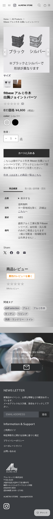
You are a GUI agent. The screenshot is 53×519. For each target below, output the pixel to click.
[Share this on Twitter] (6, 252)
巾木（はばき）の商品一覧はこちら (22, 175)
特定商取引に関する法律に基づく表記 (21, 435)
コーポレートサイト (13, 446)
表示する (25, 198)
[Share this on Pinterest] (18, 252)
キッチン (9, 314)
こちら (21, 211)
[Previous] (9, 52)
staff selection (12, 308)
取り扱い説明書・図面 (35, 188)
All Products (17, 19)
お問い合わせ (10, 451)
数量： (7, 132)
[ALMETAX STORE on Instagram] (14, 5)
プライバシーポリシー (14, 440)
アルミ (26, 308)
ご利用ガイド (10, 430)
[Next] (44, 52)
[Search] (39, 5)
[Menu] (4, 5)
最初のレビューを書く (20, 276)
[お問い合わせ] (9, 5)
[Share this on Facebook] (11, 252)
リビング (22, 314)
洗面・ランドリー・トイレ (19, 319)
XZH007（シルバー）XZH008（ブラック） (29, 198)
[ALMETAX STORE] (25, 5)
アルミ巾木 (39, 308)
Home (6, 19)
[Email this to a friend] (24, 252)
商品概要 (13, 188)
